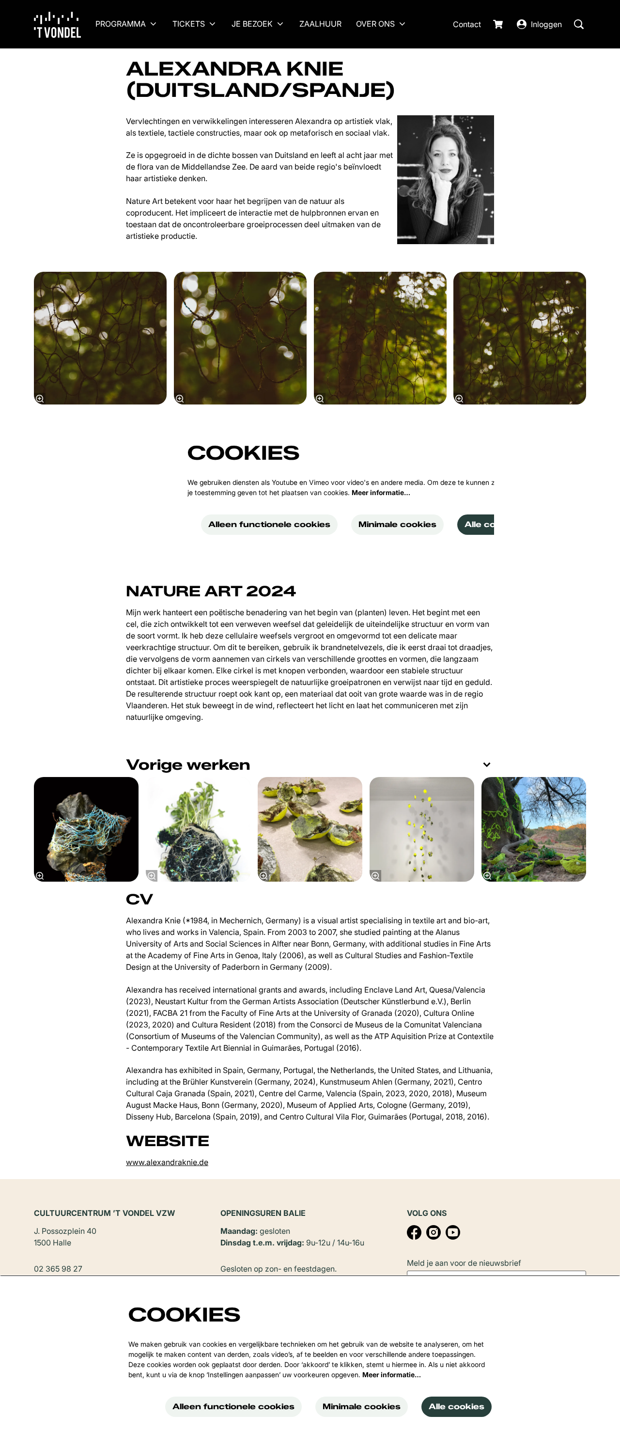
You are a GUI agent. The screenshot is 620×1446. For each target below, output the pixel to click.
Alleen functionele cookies (269, 524)
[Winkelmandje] (499, 24)
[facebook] (414, 1232)
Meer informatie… (381, 492)
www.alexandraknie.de (167, 1162)
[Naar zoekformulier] (579, 24)
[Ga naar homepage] (64, 24)
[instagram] (433, 1232)
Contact (467, 24)
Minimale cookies (397, 524)
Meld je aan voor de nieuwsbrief (464, 1263)
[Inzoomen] (40, 398)
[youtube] (453, 1232)
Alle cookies (492, 524)
